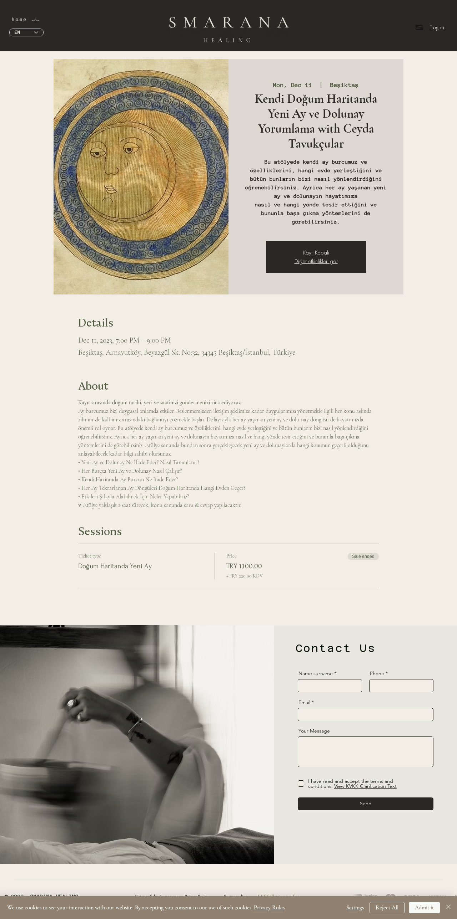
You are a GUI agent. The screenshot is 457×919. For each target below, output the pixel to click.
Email (304, 702)
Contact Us (336, 648)
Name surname (315, 673)
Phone (377, 673)
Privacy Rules (269, 907)
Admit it (424, 907)
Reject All (387, 907)
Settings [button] (355, 907)
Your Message (314, 730)
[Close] (448, 907)
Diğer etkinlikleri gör (316, 261)
